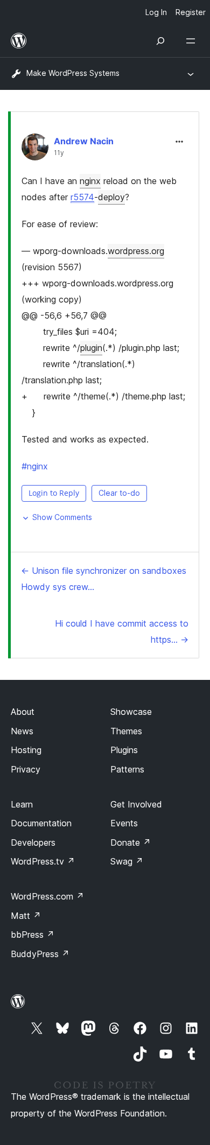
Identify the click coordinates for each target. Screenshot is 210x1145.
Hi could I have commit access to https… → (121, 631)
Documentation (41, 823)
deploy (111, 197)
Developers (33, 842)
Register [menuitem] (191, 12)
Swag (126, 861)
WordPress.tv (43, 861)
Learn (22, 804)
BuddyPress (40, 954)
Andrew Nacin (84, 141)
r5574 (82, 197)
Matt (26, 915)
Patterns (127, 769)
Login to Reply (54, 493)
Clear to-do (119, 492)
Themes (126, 731)
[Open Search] (160, 41)
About (22, 711)
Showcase (131, 711)
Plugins (124, 749)
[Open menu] (193, 41)
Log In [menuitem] (156, 12)
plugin (91, 347)
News (22, 731)
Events (124, 823)
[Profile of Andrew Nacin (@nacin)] (35, 149)
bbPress (32, 934)
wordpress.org (136, 250)
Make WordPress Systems (73, 73)
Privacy (25, 769)
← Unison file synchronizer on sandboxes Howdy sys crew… (103, 578)
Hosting (26, 749)
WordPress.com (47, 896)
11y (59, 153)
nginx (90, 180)
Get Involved (136, 804)
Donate (130, 842)
